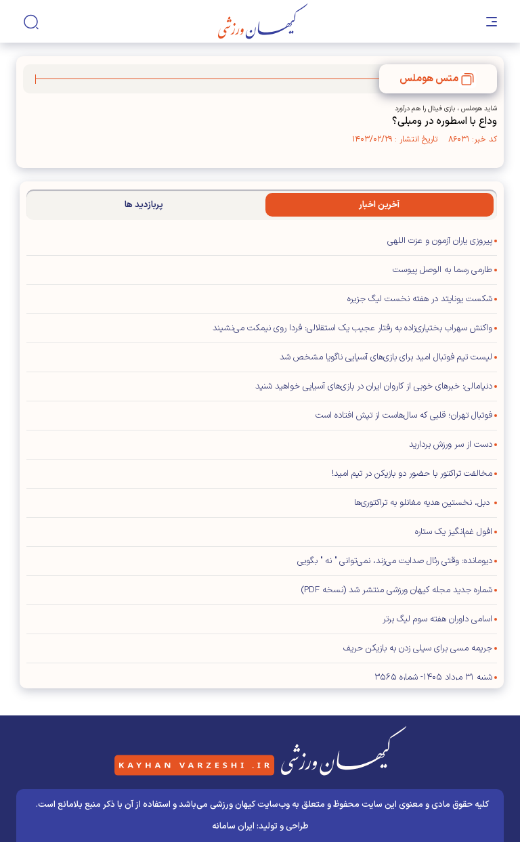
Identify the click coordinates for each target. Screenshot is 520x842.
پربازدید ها (144, 205)
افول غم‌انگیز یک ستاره (453, 532)
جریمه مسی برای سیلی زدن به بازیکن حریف (417, 648)
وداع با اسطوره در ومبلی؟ (444, 121)
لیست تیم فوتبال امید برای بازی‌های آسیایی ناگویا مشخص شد (386, 357)
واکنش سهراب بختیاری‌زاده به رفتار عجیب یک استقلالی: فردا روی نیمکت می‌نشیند (352, 328)
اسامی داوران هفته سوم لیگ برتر (437, 619)
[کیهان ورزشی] (263, 21)
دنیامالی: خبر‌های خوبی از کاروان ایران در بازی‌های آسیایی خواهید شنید (373, 386)
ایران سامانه (233, 826)
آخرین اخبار (379, 205)
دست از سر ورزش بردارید (450, 444)
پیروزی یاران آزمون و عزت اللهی (439, 241)
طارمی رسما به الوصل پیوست (442, 270)
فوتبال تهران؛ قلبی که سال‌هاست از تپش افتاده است (404, 415)
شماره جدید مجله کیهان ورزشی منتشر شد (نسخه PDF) (396, 590)
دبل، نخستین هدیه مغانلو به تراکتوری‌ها (423, 503)
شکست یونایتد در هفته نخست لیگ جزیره (419, 299)
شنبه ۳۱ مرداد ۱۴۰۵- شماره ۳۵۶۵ (433, 677)
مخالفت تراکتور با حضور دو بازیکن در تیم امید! (412, 474)
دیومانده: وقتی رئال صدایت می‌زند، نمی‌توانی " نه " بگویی (394, 561)
